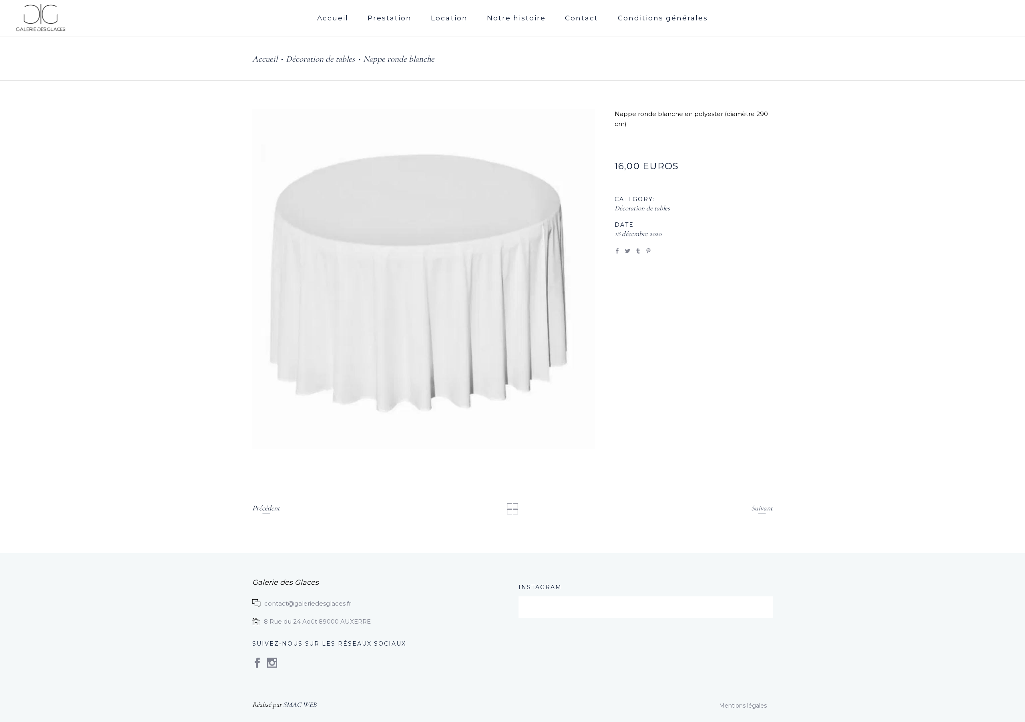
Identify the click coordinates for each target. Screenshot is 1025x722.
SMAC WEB (299, 704)
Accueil (264, 59)
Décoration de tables (320, 59)
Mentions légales (743, 705)
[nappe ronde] (423, 279)
